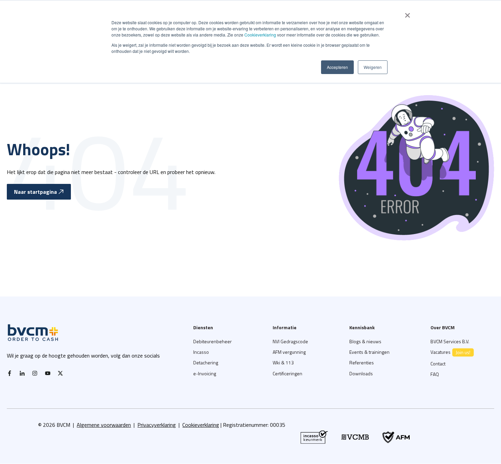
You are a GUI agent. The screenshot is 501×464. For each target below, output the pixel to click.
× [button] (407, 13)
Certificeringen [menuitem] (287, 373)
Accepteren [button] (337, 67)
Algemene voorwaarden (104, 425)
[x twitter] (62, 373)
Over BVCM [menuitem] (442, 327)
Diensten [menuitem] (203, 327)
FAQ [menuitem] (434, 374)
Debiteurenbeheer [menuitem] (212, 341)
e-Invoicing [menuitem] (204, 373)
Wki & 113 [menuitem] (283, 362)
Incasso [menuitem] (201, 352)
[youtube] (49, 373)
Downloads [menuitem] (361, 373)
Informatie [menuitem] (285, 327)
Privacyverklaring (156, 425)
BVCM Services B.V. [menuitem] (449, 341)
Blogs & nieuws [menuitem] (365, 341)
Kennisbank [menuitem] (362, 327)
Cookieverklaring (260, 35)
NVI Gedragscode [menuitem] (290, 341)
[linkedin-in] (23, 373)
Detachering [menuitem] (205, 362)
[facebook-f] (11, 373)
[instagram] (36, 373)
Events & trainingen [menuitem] (369, 352)
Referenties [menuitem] (361, 362)
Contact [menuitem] (437, 363)
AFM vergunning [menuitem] (289, 352)
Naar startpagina (35, 192)
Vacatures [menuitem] (450, 352)
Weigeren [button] (373, 67)
